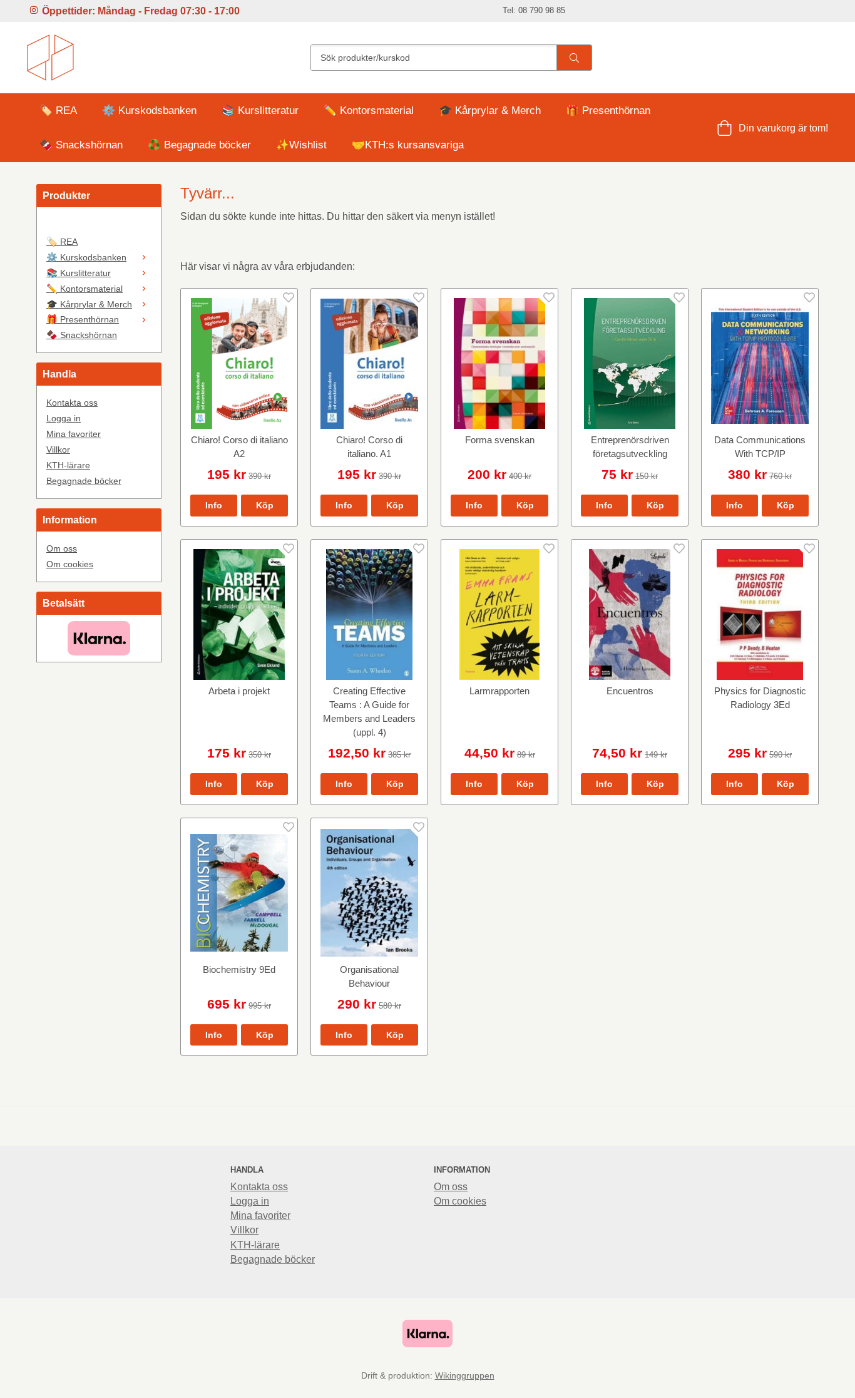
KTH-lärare (68, 465)
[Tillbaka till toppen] (811, 1381)
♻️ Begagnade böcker (199, 145)
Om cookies (69, 564)
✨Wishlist (301, 145)
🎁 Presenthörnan (608, 110)
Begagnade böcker (83, 481)
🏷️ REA (58, 110)
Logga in (63, 418)
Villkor (58, 450)
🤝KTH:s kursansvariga (408, 145)
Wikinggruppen (464, 1375)
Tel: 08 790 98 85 (534, 10)
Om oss (61, 548)
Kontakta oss (72, 403)
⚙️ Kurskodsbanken (149, 110)
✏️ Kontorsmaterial (369, 110)
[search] (573, 57)
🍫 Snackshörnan (81, 145)
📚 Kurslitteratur (260, 110)
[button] (264, 505)
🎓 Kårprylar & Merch (490, 110)
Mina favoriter (73, 434)
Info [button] (213, 505)
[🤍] (98, 225)
